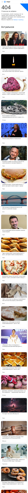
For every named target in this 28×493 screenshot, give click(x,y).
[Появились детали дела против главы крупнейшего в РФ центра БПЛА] (14, 431)
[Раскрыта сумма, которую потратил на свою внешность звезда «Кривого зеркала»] (14, 156)
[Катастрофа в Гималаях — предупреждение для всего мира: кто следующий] (14, 111)
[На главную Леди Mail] (8, 2)
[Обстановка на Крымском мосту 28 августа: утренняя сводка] (14, 202)
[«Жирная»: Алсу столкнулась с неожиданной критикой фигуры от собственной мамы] (14, 340)
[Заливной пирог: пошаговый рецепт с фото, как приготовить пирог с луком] (14, 179)
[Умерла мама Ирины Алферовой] (14, 133)
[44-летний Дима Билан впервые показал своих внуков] (14, 225)
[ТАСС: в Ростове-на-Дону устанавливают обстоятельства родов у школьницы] (14, 294)
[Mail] (5, 2)
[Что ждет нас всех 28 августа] (14, 409)
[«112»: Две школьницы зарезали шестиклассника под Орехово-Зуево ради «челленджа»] (14, 65)
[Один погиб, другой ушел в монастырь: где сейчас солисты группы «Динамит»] (14, 42)
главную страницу (18, 19)
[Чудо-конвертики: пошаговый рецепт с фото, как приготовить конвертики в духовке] (14, 248)
